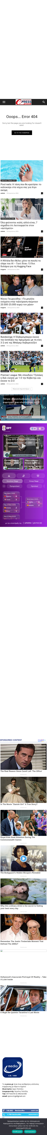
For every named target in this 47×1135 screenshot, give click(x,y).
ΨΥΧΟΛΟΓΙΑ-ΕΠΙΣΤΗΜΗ (7, 218)
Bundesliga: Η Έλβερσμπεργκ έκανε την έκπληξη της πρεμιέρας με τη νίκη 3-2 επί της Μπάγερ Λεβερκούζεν (21, 340)
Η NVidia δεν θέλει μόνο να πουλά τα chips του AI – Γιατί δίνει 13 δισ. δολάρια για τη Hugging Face (21, 263)
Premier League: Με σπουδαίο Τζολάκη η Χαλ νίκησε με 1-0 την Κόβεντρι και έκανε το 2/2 (22, 378)
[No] (44, 1126)
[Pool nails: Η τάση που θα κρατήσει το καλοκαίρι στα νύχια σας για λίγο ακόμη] (22, 171)
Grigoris (3, 269)
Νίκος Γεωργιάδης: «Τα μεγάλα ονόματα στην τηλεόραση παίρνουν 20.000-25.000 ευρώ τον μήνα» (19, 301)
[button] (4, 102)
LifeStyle (3, 295)
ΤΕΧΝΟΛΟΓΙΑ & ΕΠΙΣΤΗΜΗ (8, 257)
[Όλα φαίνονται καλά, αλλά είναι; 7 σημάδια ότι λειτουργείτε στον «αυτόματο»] (22, 209)
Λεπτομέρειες (30, 1131)
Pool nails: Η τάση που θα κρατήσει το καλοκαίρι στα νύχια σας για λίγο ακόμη (21, 187)
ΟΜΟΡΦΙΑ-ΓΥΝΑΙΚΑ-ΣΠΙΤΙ (8, 180)
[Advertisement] (23, 24)
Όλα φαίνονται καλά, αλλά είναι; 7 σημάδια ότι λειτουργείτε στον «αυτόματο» (19, 225)
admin (3, 193)
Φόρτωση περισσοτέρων (21, 389)
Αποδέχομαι (17, 1131)
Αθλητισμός (4, 333)
